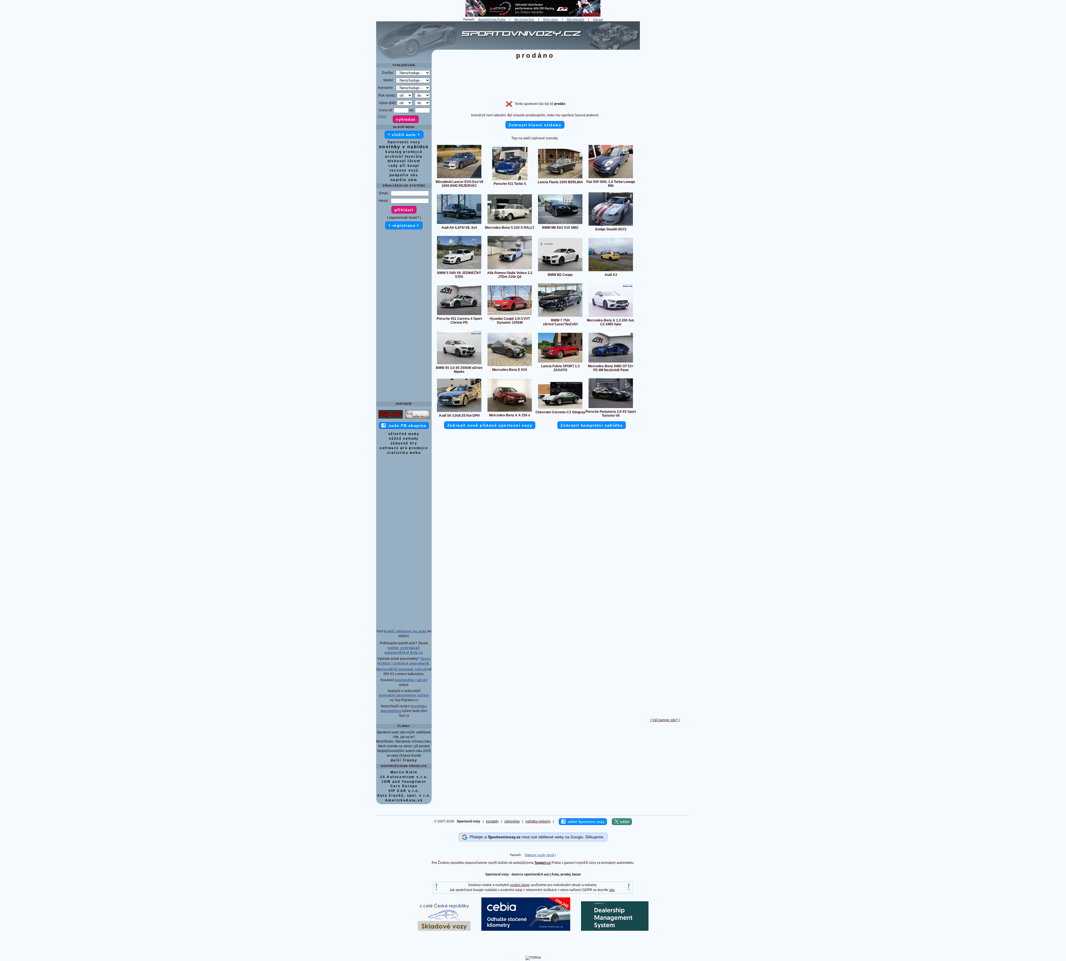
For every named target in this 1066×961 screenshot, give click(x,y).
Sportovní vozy (404, 142)
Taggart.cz (542, 863)
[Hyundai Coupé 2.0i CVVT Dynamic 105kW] (510, 315)
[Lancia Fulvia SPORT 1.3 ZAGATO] (560, 362)
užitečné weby (403, 434)
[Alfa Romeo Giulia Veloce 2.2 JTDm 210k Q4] (510, 269)
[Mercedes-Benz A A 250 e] (510, 411)
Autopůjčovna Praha (491, 19)
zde (612, 890)
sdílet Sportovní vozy (584, 821)
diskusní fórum (404, 161)
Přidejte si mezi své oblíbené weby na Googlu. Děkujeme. (535, 836)
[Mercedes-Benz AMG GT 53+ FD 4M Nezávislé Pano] (611, 362)
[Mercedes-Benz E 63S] (510, 366)
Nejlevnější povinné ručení (401, 669)
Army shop (550, 19)
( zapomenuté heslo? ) (404, 218)
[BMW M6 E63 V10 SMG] (560, 224)
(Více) (382, 116)
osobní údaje (520, 885)
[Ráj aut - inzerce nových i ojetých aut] (391, 418)
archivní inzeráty (404, 157)
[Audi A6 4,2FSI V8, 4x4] (459, 224)
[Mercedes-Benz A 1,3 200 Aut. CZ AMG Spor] (611, 316)
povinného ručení (411, 680)
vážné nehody (404, 439)
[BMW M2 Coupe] (560, 271)
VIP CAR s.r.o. (404, 791)
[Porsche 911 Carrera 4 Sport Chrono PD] (459, 315)
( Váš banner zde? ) (665, 720)
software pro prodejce (403, 448)
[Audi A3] (611, 271)
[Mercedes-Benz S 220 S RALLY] (510, 224)
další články (404, 760)
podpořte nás (403, 175)
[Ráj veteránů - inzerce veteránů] (417, 418)
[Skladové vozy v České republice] (444, 930)
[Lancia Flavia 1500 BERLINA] (560, 178)
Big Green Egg (524, 19)
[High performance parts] (533, 15)
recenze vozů (404, 170)
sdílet (624, 821)
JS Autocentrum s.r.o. (404, 777)
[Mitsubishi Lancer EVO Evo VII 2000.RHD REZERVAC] (459, 178)
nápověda (512, 821)
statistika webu (404, 453)
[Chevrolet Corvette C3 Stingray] (560, 408)
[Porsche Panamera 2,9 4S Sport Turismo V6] (611, 408)
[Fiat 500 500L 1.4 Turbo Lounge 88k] (611, 178)
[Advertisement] (665, 104)
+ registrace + (403, 225)
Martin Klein (404, 772)
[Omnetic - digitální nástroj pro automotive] (614, 930)
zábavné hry (404, 443)
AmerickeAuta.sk (404, 800)
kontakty (492, 821)
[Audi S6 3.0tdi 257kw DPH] (459, 412)
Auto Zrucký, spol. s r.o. (404, 796)
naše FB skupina (406, 425)
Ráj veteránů (575, 19)
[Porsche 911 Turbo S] (509, 180)
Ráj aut (598, 19)
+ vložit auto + (404, 134)
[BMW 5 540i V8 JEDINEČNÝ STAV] (459, 269)
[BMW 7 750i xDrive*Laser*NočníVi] (560, 316)
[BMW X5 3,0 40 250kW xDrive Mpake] (459, 364)
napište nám (404, 180)
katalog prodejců (403, 152)
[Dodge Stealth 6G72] (611, 225)
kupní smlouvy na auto (405, 631)
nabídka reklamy (538, 821)
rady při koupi (403, 166)
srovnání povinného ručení (404, 695)
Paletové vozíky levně (539, 855)
